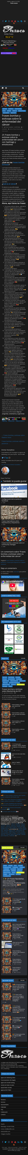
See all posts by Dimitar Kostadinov (10, 464)
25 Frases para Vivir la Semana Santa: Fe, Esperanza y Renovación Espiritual (19, 927)
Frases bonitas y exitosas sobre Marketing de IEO (12, 690)
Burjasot (23, 824)
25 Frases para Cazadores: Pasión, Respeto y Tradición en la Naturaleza (19, 745)
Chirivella (18, 825)
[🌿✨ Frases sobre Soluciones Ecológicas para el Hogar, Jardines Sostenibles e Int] (7, 994)
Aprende (5, 108)
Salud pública (6, 112)
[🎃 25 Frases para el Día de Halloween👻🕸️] (7, 1033)
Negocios (13, 684)
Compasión (15, 867)
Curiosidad (13, 869)
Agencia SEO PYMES (6, 1090)
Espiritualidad (7, 870)
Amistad (10, 865)
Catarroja (8, 826)
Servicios (3, 1102)
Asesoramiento (5, 1104)
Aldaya (23, 825)
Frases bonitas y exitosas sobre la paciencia (13, 442)
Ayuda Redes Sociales (6, 1087)
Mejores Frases (22, 110)
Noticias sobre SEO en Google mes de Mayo (17, 771)
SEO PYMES (17, 1150)
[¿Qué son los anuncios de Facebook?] (7, 941)
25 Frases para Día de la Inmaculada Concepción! (19, 900)
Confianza (22, 867)
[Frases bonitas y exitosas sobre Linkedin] (6, 728)
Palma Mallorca (13, 828)
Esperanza (20, 869)
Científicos (11, 108)
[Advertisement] (14, 71)
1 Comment (17, 750)
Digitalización (6, 680)
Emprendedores (14, 680)
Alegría (5, 865)
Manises (13, 825)
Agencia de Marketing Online (8, 1077)
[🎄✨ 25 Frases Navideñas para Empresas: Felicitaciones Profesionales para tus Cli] (14, 851)
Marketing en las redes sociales (17, 832)
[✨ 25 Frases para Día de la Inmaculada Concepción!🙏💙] (7, 898)
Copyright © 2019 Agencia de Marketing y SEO (14, 1149)
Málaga (3, 828)
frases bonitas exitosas (13, 163)
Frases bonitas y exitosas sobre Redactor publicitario (19, 952)
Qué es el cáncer (9, 184)
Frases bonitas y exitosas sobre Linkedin (18, 729)
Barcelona (13, 826)
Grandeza (19, 870)
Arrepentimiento (7, 867)
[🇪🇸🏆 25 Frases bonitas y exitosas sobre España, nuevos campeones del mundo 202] (7, 984)
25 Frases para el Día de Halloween (19, 1034)
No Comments (18, 757)
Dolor (4, 110)
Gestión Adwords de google (13, 834)
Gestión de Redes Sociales (7, 1085)
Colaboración (4, 1112)
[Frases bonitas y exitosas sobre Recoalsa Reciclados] (6, 712)
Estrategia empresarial (14, 682)
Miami (6, 829)
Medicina (15, 110)
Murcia (7, 828)
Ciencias (4, 679)
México (3, 829)
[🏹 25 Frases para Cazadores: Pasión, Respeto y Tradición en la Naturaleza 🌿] (6, 743)
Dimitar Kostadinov (9, 127)
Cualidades (18, 679)
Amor (15, 865)
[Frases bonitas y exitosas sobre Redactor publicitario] (7, 950)
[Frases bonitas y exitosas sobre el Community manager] (14, 528)
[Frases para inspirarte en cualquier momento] (2, 88)
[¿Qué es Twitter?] (6, 761)
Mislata (18, 824)
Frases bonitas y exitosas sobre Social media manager (18, 935)
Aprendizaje (11, 677)
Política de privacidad (13, 1147)
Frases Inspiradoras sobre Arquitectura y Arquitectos (11, 522)
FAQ (2, 1109)
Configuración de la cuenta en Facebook (12, 500)
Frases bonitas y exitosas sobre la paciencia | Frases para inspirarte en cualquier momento (13, 562)
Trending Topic (7, 876)
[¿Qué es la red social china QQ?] (6, 753)
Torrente (3, 825)
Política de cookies (23, 1147)
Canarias (20, 828)
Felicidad (13, 870)
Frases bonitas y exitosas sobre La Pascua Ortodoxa (17, 961)
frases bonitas (19, 129)
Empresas (5, 682)
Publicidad (12, 835)
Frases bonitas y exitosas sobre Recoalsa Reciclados (18, 713)
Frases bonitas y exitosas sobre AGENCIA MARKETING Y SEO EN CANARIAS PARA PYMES (18, 781)
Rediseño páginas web (9, 830)
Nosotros (3, 1099)
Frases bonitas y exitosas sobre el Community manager (13, 543)
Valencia (13, 824)
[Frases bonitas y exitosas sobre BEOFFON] (6, 704)
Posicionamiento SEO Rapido (8, 1080)
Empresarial (22, 680)
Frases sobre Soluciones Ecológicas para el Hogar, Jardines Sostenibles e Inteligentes (13, 800)
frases (14, 129)
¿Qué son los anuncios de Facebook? (18, 943)
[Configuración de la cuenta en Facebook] (14, 484)
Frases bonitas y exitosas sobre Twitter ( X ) (18, 721)
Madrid (18, 826)
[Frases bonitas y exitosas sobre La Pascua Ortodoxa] (7, 958)
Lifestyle (9, 110)
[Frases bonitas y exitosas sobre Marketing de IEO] (14, 662)
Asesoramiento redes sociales (8, 833)
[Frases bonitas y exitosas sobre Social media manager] (7, 933)
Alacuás (3, 826)
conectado (16, 571)
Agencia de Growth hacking (8, 1082)
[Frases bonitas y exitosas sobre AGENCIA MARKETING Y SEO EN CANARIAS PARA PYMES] (6, 778)
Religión (5, 874)
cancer (11, 129)
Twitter (10, 686)
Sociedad (5, 686)
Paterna (8, 825)
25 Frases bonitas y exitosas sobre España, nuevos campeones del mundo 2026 (13, 796)
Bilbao (24, 828)
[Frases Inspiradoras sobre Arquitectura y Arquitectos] (14, 506)
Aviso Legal (4, 1147)
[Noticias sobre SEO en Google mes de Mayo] (6, 770)
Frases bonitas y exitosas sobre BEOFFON (18, 705)
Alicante (23, 826)
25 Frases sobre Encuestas (9, 811)
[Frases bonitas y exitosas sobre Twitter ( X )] (6, 720)
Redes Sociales (20, 684)
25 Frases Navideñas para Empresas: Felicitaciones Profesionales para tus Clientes (12, 804)
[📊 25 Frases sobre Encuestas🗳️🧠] (7, 906)
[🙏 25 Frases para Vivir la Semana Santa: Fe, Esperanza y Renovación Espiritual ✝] (7, 923)
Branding (18, 677)
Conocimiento (18, 108)
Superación (13, 112)
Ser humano (11, 874)
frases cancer (5, 131)
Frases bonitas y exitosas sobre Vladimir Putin (13, 436)
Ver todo (23, 658)
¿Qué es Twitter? (16, 762)
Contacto (3, 1114)
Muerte (13, 872)
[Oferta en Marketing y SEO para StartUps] (14, 418)
